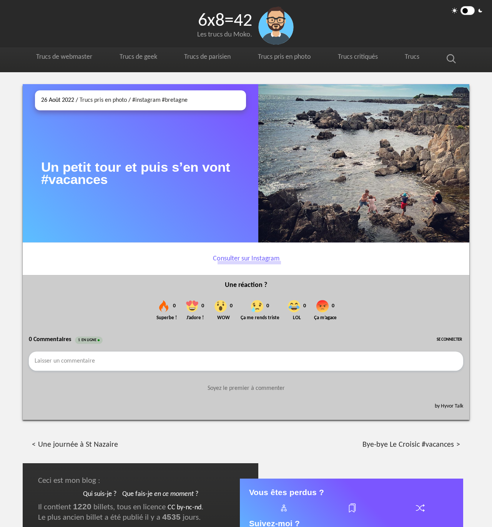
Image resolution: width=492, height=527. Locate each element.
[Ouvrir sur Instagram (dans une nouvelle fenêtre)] (363, 163)
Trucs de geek (142, 58)
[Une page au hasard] (420, 512)
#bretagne (175, 100)
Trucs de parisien (212, 58)
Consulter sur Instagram (246, 258)
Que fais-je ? (160, 494)
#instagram (146, 100)
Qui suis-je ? (99, 494)
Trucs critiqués (367, 58)
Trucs (420, 58)
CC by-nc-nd (184, 507)
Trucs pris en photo (291, 58)
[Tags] (352, 512)
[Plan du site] (283, 512)
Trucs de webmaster (65, 58)
